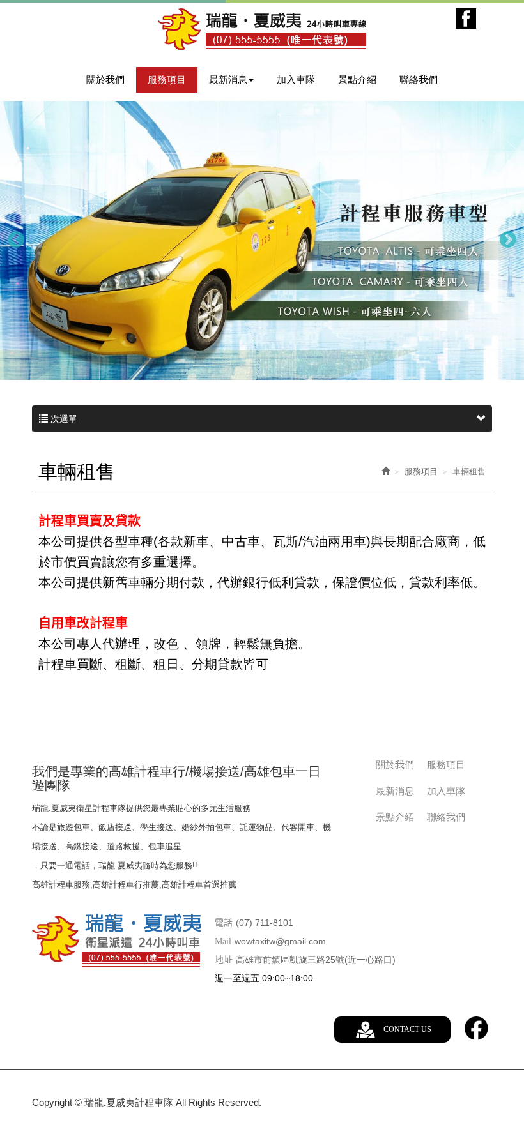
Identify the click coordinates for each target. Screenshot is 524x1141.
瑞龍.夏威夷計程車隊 (262, 29)
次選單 (62, 419)
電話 (224, 923)
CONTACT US (407, 1029)
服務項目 (421, 471)
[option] (262, 240)
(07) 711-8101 (264, 923)
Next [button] (508, 240)
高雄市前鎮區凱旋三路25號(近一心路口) (316, 960)
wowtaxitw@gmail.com (280, 941)
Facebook (466, 18)
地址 (224, 960)
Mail (223, 941)
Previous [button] (16, 240)
